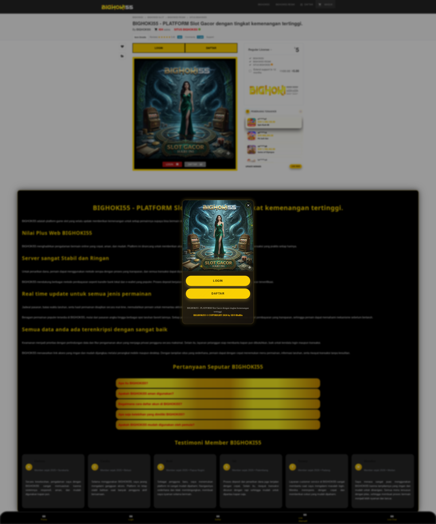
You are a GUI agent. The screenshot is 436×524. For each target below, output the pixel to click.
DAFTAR (218, 293)
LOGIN (218, 280)
